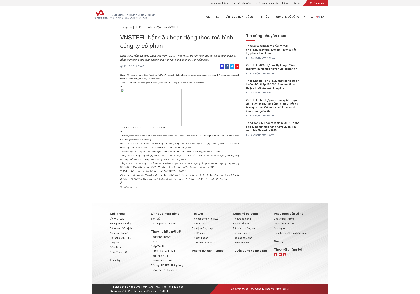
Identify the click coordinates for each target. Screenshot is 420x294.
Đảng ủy (114, 242)
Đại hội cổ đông (241, 223)
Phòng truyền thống (218, 3)
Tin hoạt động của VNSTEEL (162, 27)
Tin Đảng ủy (198, 233)
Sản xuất (156, 218)
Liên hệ (296, 3)
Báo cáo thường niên (244, 228)
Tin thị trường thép (202, 228)
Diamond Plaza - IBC (162, 260)
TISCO (154, 241)
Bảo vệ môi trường (284, 218)
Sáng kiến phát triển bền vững (290, 233)
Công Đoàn (116, 247)
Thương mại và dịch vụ (163, 223)
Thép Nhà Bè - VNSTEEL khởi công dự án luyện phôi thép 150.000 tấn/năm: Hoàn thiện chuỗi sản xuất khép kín (272, 84)
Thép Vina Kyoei (159, 256)
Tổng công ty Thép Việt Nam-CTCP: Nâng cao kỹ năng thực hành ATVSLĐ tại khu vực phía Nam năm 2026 (272, 126)
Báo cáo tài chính (242, 238)
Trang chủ (126, 27)
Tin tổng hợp (199, 223)
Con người (279, 228)
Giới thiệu (212, 16)
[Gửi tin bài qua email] (237, 66)
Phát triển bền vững (241, 3)
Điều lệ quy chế (241, 242)
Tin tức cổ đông (242, 218)
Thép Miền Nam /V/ (161, 236)
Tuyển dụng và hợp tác (266, 3)
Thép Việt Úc (158, 246)
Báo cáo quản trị (242, 233)
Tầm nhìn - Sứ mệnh (121, 228)
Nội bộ (285, 3)
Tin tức (264, 16)
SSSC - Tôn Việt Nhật (163, 251)
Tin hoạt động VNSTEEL (205, 218)
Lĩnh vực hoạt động (239, 16)
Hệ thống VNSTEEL (120, 238)
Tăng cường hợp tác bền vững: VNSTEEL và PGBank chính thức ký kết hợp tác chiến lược (271, 49)
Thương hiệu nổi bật (166, 231)
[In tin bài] (222, 66)
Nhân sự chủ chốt (119, 233)
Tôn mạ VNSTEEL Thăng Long (167, 265)
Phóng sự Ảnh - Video (208, 250)
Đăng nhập (318, 3)
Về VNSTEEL (117, 218)
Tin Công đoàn (200, 238)
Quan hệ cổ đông (287, 16)
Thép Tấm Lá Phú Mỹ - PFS (165, 270)
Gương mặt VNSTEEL (203, 242)
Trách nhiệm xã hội (284, 223)
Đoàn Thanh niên (119, 252)
